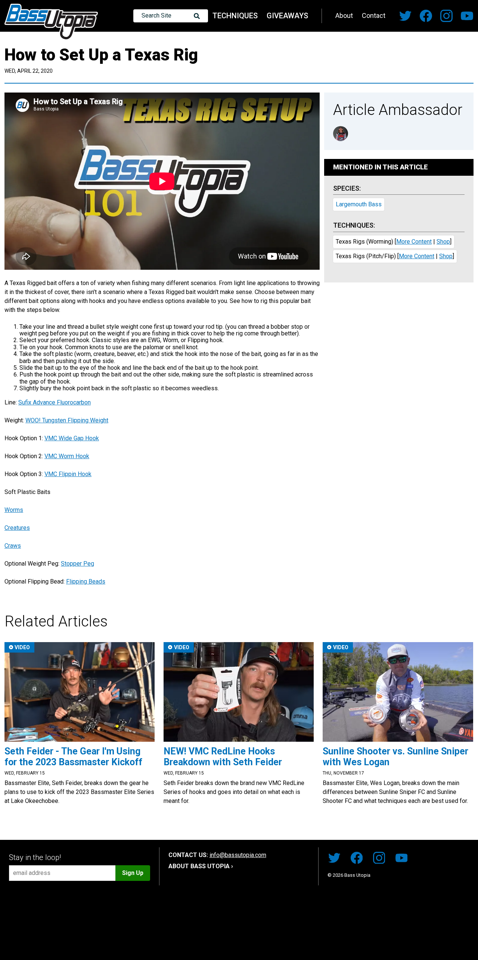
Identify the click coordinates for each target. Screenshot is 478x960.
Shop (443, 241)
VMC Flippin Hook (67, 474)
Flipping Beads (85, 581)
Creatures (17, 527)
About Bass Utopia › (200, 866)
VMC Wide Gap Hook (71, 438)
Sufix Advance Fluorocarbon (54, 402)
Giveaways (287, 15)
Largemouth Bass (359, 204)
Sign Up (132, 872)
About (344, 15)
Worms (13, 509)
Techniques (235, 15)
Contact (373, 15)
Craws (12, 545)
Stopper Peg (77, 563)
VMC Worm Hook (66, 456)
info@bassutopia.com (237, 855)
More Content (414, 241)
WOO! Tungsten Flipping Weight (66, 420)
